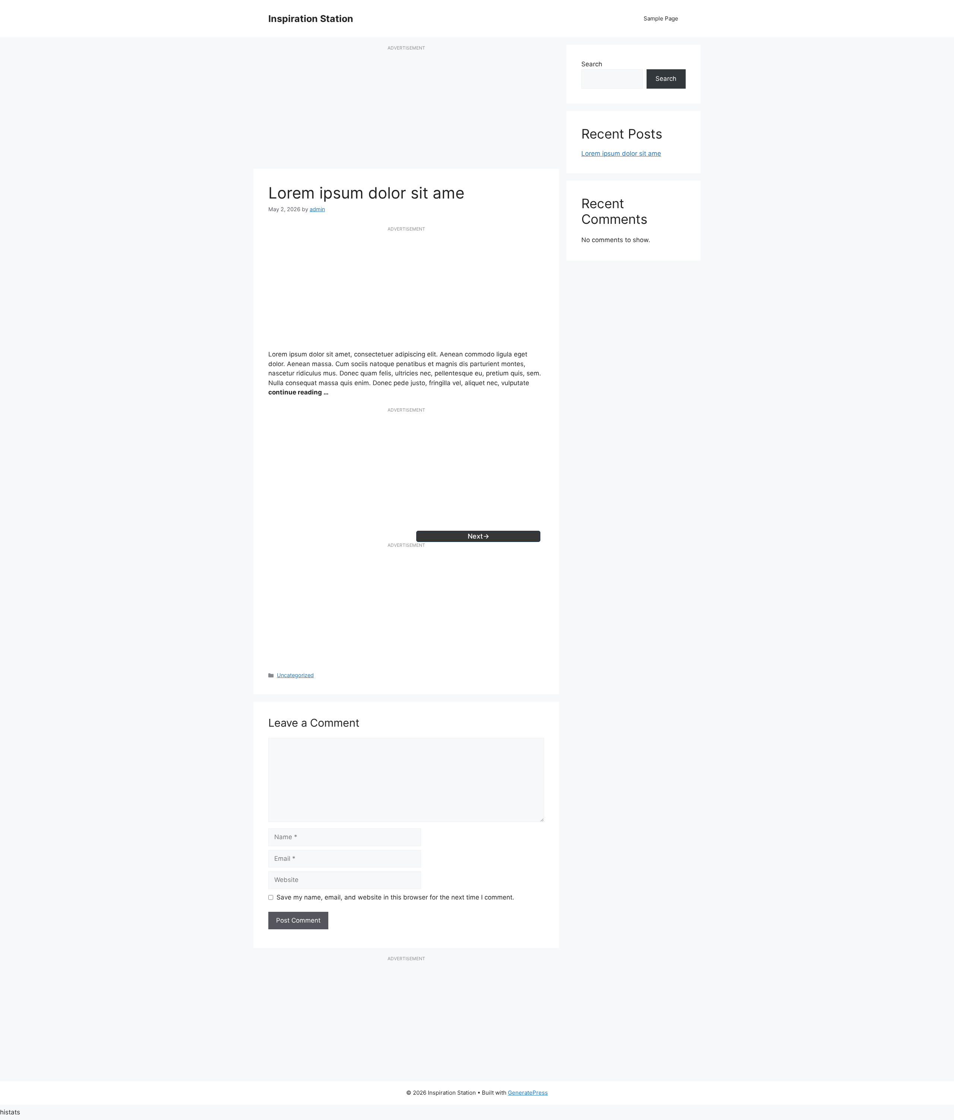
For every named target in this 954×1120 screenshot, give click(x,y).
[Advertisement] (406, 111)
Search (591, 64)
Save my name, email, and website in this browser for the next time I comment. (395, 897)
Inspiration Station (310, 18)
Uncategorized (295, 675)
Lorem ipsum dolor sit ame (621, 153)
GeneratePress (528, 1092)
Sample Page (661, 18)
